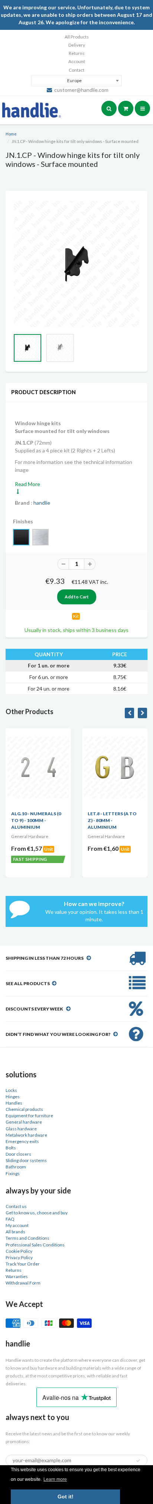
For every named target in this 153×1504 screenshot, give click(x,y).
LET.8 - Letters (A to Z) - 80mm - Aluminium (86, 820)
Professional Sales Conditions (35, 1245)
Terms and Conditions (27, 1238)
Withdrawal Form (23, 1283)
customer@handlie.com (81, 90)
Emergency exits (22, 1141)
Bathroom (16, 1167)
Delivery (76, 45)
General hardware (24, 1122)
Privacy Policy (19, 1257)
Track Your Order (23, 1264)
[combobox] (76, 80)
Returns (77, 53)
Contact (76, 70)
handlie (41, 502)
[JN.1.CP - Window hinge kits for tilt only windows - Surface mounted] (76, 264)
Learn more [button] (55, 1479)
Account (76, 61)
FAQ (10, 1219)
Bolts (11, 1147)
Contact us (16, 1206)
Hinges (13, 1096)
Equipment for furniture (29, 1115)
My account (17, 1225)
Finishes (23, 521)
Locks (11, 1090)
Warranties (17, 1276)
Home (11, 133)
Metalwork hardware (26, 1135)
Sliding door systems (26, 1160)
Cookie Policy (19, 1251)
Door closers (18, 1154)
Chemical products (24, 1109)
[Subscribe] (138, 1461)
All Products (77, 37)
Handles (14, 1103)
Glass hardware (21, 1128)
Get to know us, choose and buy (37, 1212)
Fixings (13, 1173)
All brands (15, 1231)
